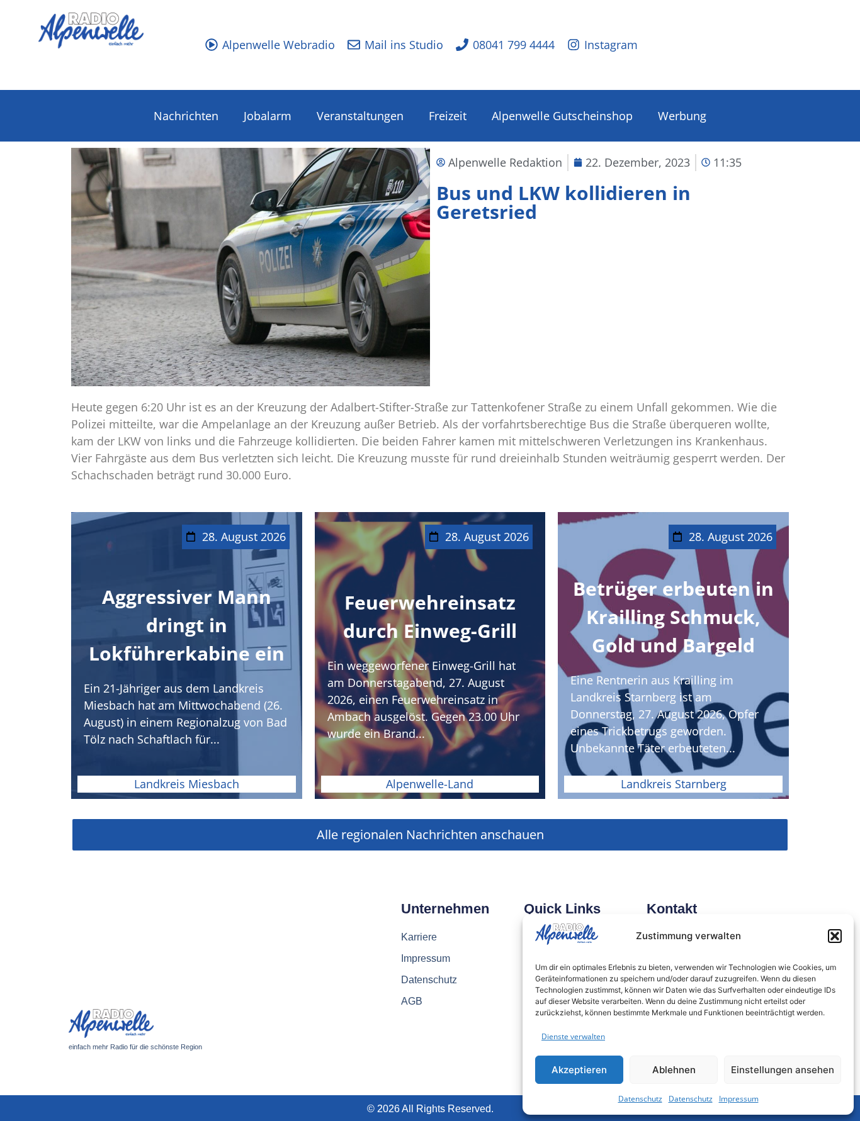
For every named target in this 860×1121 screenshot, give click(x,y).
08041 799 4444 (514, 44)
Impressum (739, 1098)
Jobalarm (267, 115)
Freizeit (448, 115)
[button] (835, 936)
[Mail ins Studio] (354, 44)
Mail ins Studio (404, 44)
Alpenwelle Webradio (278, 44)
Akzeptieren (579, 1070)
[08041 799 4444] (462, 44)
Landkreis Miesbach (186, 783)
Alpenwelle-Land (429, 783)
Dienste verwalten (573, 1036)
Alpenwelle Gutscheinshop (562, 115)
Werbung (682, 115)
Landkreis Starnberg (674, 783)
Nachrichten (186, 115)
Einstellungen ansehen (782, 1070)
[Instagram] (573, 44)
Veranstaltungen (360, 115)
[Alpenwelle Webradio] (211, 44)
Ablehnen (674, 1070)
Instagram (611, 44)
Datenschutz (640, 1098)
